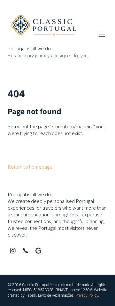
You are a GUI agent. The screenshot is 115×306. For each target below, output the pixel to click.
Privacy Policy (86, 295)
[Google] (38, 251)
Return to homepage (30, 166)
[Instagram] (13, 251)
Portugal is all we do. (30, 194)
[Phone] (25, 251)
